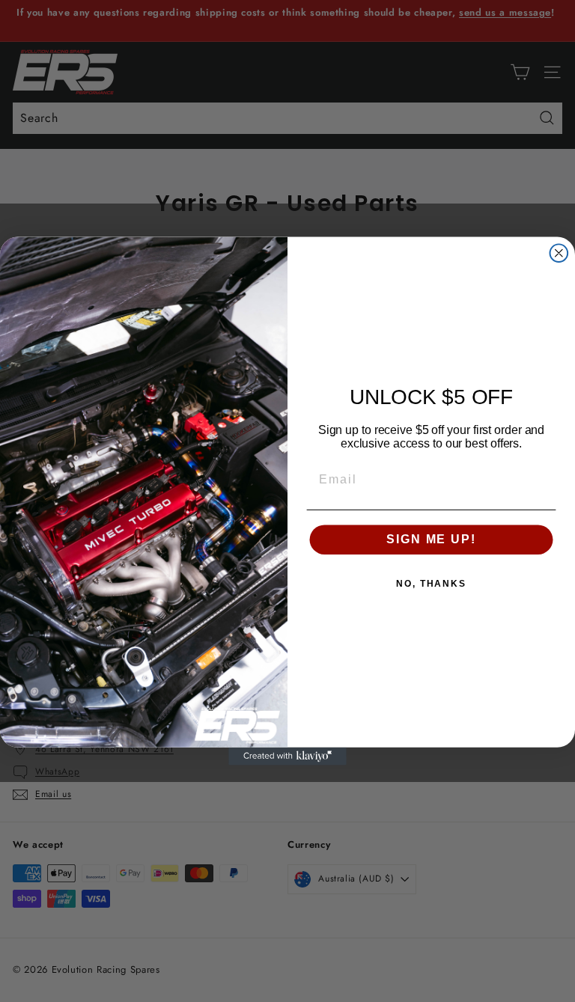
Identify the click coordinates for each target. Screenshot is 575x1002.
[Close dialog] (559, 253)
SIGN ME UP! (430, 539)
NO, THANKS (431, 583)
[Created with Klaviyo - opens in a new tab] (287, 757)
